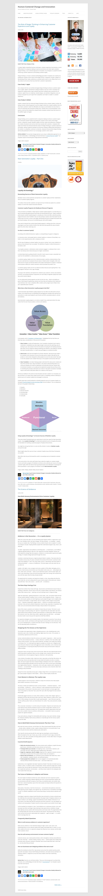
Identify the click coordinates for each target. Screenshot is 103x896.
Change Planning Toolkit (52, 135)
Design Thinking (24, 155)
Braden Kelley (25, 485)
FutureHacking (46, 862)
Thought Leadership (54, 13)
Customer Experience (32, 153)
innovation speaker (72, 48)
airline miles (40, 482)
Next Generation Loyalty (40, 484)
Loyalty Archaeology (30, 484)
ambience (48, 879)
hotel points (52, 482)
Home (19, 13)
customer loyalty (46, 482)
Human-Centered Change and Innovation (36, 6)
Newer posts (58, 884)
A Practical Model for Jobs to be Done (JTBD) (32, 382)
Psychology (30, 879)
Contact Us (70, 13)
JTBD (21, 484)
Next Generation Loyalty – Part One (30, 159)
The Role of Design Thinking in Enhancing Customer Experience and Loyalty (36, 25)
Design (38, 153)
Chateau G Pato (44, 155)
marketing (43, 153)
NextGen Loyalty (49, 484)
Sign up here (26, 144)
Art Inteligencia (40, 881)
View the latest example (73, 96)
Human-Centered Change (41, 13)
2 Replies (20, 162)
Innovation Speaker (27, 13)
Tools (63, 13)
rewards (54, 484)
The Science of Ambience (27, 489)
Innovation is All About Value (35, 338)
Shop (77, 13)
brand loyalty (53, 153)
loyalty (29, 155)
